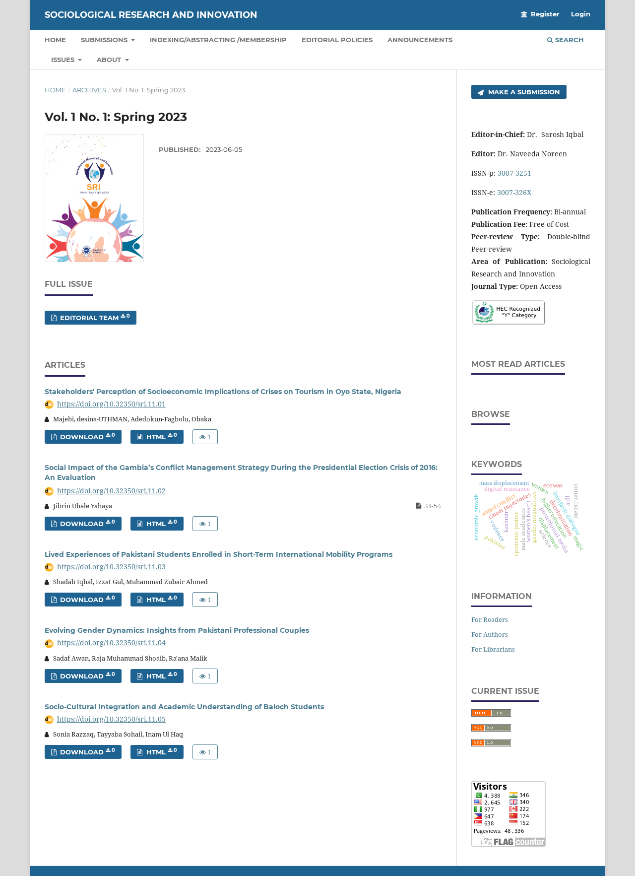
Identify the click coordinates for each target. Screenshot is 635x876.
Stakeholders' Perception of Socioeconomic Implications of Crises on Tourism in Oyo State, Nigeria (223, 391)
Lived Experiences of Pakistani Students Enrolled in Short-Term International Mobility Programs (218, 554)
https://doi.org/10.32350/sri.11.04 (111, 642)
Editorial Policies (337, 40)
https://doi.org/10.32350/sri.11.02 (111, 490)
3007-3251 (514, 173)
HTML (160, 436)
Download (86, 436)
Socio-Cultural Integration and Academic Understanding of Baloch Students (184, 706)
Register (545, 14)
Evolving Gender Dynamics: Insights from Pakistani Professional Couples (177, 630)
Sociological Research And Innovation (151, 14)
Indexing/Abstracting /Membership (218, 40)
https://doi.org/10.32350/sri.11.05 (111, 719)
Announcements (419, 40)
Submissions (105, 40)
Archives (89, 90)
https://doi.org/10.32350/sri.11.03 (111, 566)
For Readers (489, 619)
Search (568, 40)
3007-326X (514, 192)
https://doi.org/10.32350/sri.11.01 (111, 403)
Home (55, 40)
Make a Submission (523, 92)
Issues (63, 60)
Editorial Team (94, 317)
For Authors (489, 634)
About (110, 60)
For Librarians (493, 649)
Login (580, 14)
